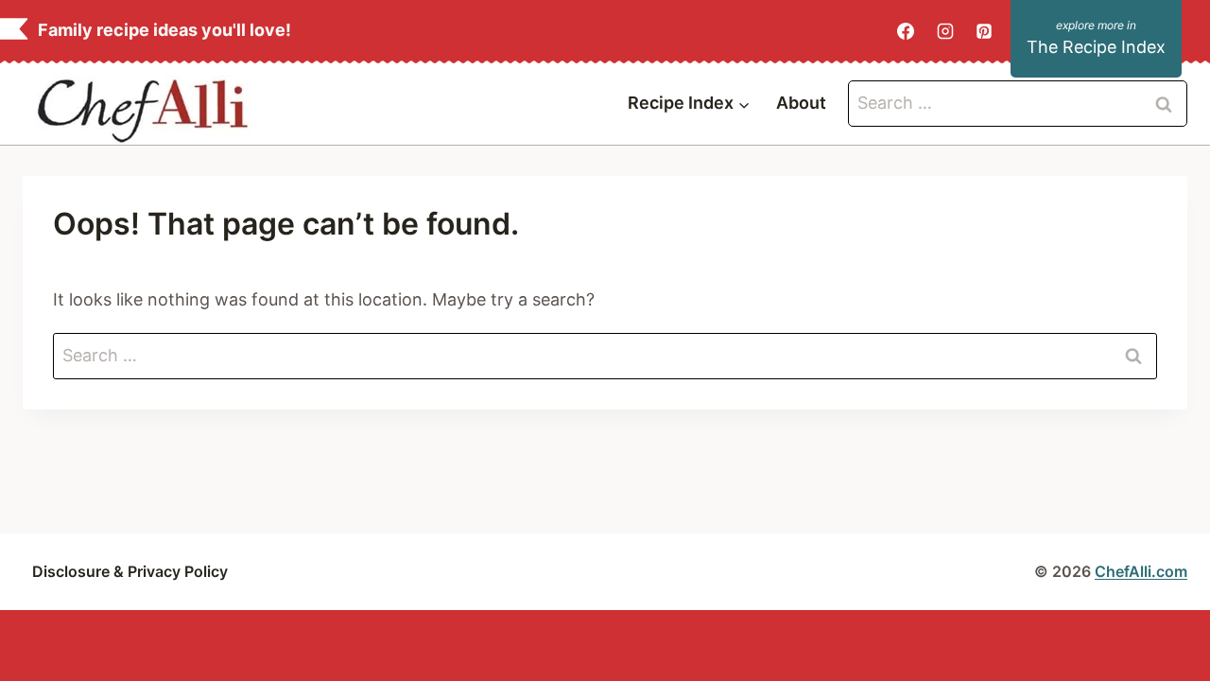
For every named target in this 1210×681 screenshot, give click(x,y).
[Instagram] (945, 31)
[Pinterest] (984, 31)
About (801, 103)
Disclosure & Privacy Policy (130, 571)
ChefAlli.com (1141, 571)
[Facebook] (906, 31)
